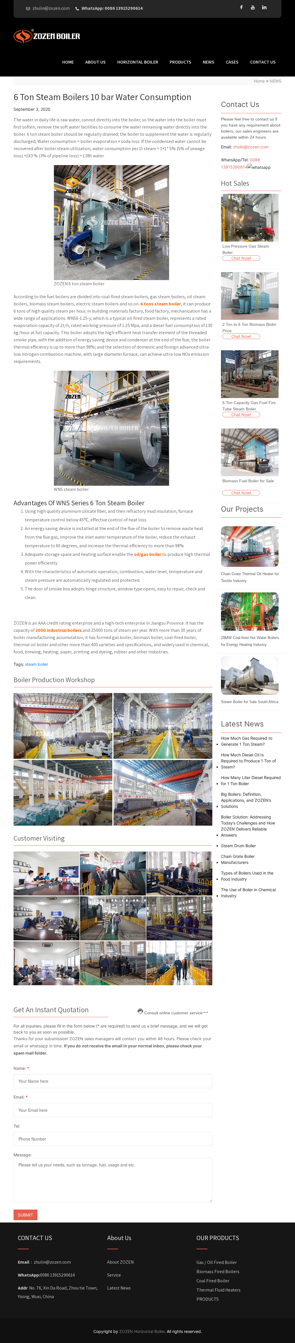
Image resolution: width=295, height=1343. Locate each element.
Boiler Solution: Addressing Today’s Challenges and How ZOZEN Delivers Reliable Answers (248, 825)
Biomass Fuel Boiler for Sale (248, 481)
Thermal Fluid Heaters (218, 1290)
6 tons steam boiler (160, 304)
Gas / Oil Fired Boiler (216, 1262)
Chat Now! (241, 258)
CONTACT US (263, 62)
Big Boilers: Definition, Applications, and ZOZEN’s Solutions (246, 800)
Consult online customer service (173, 1013)
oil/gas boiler (147, 554)
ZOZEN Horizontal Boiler (141, 1331)
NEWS (208, 62)
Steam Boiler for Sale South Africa (249, 702)
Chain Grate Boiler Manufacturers (238, 859)
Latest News (119, 1288)
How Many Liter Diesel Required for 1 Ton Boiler (251, 780)
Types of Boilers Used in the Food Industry (247, 876)
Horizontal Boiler (137, 62)
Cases (232, 62)
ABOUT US (95, 62)
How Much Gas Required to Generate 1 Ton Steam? (246, 741)
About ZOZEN (120, 1262)
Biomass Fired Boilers (217, 1272)
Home (68, 62)
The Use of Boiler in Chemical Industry (248, 892)
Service (114, 1275)
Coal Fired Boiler (212, 1281)
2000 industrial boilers (58, 630)
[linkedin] (264, 7)
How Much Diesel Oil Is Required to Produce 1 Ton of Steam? (248, 760)
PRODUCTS (180, 62)
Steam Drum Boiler (238, 845)
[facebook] (241, 7)
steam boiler (36, 664)
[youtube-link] (253, 7)
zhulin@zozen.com (250, 146)
